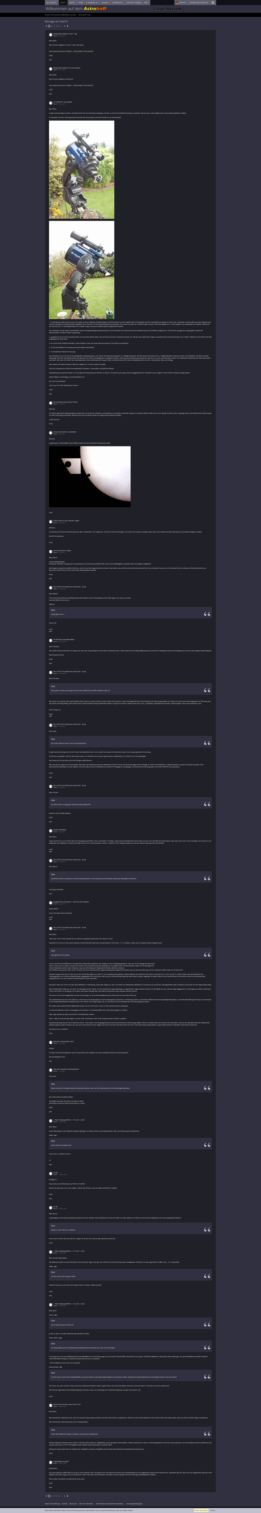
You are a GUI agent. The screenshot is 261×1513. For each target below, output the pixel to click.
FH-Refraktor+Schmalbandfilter (63, 639)
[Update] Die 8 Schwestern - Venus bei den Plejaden (71, 902)
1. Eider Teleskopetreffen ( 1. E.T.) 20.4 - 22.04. (69, 1120)
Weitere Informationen (201, 1510)
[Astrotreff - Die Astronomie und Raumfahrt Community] (130, 9)
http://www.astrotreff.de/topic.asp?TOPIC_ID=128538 (67, 1184)
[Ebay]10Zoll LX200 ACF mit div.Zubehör (66, 68)
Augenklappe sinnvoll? (61, 1461)
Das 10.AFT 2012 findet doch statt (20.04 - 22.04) (69, 587)
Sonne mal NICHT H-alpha (62, 551)
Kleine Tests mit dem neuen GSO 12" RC (67, 1404)
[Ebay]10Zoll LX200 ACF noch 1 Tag (65, 34)
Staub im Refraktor (59, 830)
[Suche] (213, 2)
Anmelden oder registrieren (198, 2)
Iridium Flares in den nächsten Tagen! (66, 521)
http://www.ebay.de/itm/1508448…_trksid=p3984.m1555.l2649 (70, 51)
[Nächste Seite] (67, 26)
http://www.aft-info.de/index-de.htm (61, 760)
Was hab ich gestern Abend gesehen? (66, 1069)
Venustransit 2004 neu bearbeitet (64, 432)
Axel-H (55, 36)
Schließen (212, 1510)
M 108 (55, 1173)
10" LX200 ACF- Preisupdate (62, 102)
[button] (181, 2)
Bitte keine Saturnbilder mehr (63, 1041)
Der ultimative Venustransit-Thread (65, 402)
